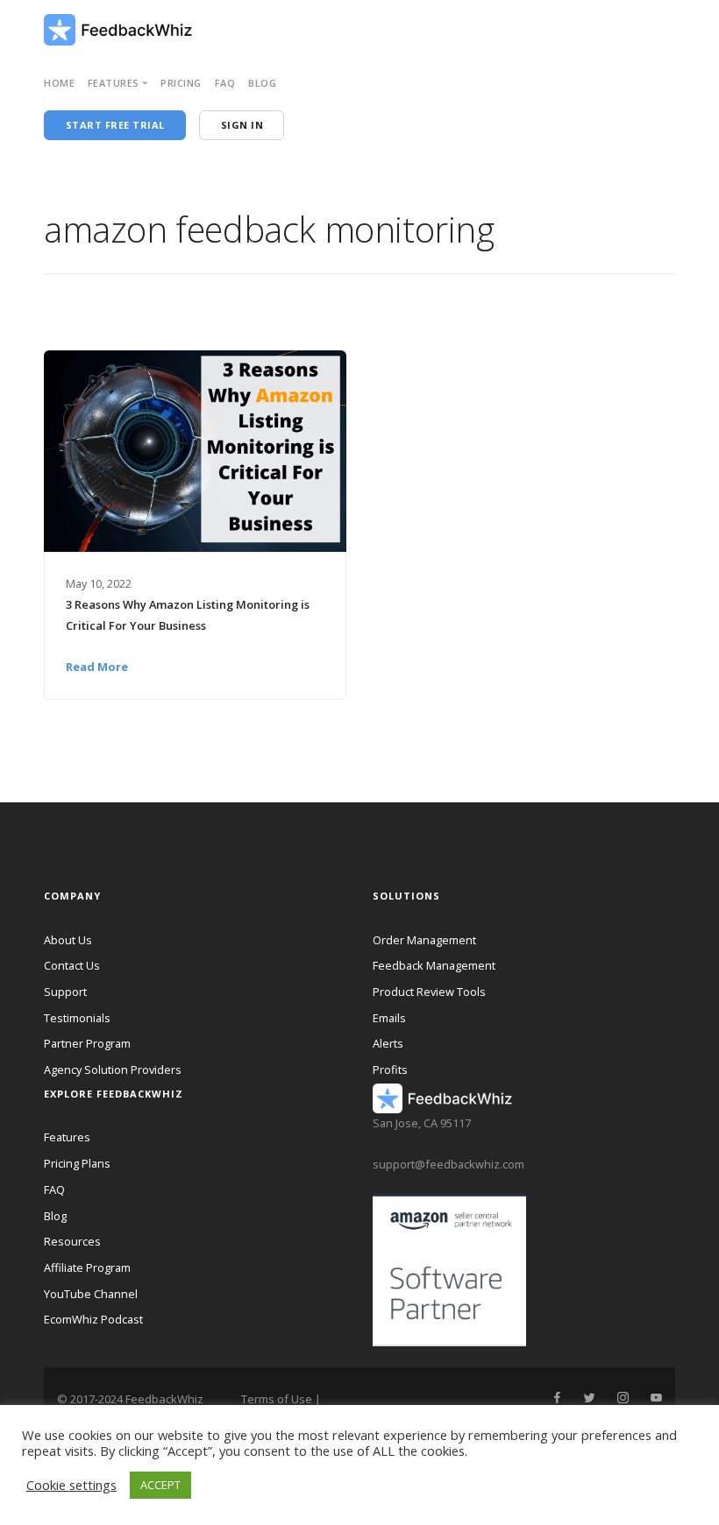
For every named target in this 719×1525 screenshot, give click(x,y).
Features (67, 1137)
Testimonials (77, 1018)
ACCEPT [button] (160, 1485)
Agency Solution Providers (113, 1069)
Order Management (424, 940)
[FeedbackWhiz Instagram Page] (622, 1398)
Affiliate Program (87, 1267)
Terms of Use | (281, 1399)
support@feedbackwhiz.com (448, 1164)
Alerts (388, 1043)
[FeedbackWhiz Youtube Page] (656, 1398)
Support (65, 991)
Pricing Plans (77, 1163)
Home (59, 82)
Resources (72, 1241)
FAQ (225, 82)
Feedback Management (434, 965)
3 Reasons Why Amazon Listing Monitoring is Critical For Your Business (188, 615)
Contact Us (72, 965)
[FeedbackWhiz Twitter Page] (589, 1398)
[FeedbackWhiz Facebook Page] (557, 1398)
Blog (262, 82)
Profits (390, 1069)
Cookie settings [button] (71, 1484)
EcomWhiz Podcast (93, 1319)
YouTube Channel (91, 1294)
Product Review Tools (429, 991)
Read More (97, 666)
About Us (68, 940)
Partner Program (87, 1043)
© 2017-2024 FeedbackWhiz (130, 1399)
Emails (389, 1018)
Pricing (181, 82)
